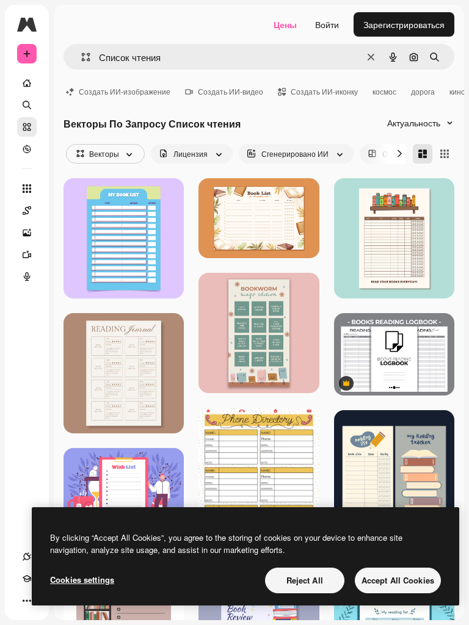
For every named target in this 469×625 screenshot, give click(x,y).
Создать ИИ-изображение (124, 91)
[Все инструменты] (27, 188)
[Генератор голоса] (27, 276)
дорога (423, 91)
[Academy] (27, 578)
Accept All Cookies (398, 580)
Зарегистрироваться (404, 24)
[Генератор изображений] (27, 232)
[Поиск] (27, 105)
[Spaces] (27, 210)
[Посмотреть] (27, 149)
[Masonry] (422, 154)
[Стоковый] (27, 127)
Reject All (304, 580)
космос (384, 91)
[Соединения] (27, 556)
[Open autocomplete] (81, 57)
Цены (285, 24)
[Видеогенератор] (27, 254)
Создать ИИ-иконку (324, 91)
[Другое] (27, 600)
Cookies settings (82, 579)
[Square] (444, 154)
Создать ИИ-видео (230, 91)
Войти (327, 24)
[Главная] (27, 83)
